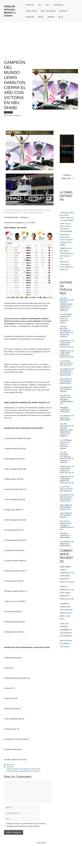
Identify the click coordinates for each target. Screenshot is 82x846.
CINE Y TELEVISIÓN (48, 11)
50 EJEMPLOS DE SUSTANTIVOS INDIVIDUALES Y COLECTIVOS (67, 372)
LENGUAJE (30, 17)
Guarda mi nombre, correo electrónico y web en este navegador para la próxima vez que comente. (26, 825)
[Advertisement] (41, 37)
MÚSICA (41, 17)
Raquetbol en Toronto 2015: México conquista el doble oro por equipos (66, 240)
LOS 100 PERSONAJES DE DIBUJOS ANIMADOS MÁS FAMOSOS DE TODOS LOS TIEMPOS (67, 304)
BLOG (60, 17)
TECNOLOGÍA (58, 5)
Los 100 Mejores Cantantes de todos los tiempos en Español (66, 318)
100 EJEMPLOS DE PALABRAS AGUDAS (66, 389)
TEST (47, 5)
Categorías (67, 175)
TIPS (39, 5)
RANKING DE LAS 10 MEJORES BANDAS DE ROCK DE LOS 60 (67, 354)
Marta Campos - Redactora (12, 115)
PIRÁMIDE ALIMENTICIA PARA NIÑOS (65, 410)
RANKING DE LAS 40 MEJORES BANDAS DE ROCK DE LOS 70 (67, 344)
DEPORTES (30, 5)
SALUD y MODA (31, 11)
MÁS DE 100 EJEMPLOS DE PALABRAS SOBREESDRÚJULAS (67, 400)
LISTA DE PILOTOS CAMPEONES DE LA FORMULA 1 (23, 771)
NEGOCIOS (63, 11)
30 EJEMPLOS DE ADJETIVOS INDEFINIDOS (67, 418)
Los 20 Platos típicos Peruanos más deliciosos (66, 363)
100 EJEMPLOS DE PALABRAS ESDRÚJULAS (66, 381)
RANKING (51, 17)
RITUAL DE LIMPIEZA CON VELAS (66, 644)
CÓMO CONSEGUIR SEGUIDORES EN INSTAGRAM (23, 769)
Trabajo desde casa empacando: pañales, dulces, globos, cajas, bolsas (66, 613)
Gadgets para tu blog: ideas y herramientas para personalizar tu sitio (66, 253)
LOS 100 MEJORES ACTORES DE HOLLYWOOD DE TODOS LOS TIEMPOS (66, 332)
